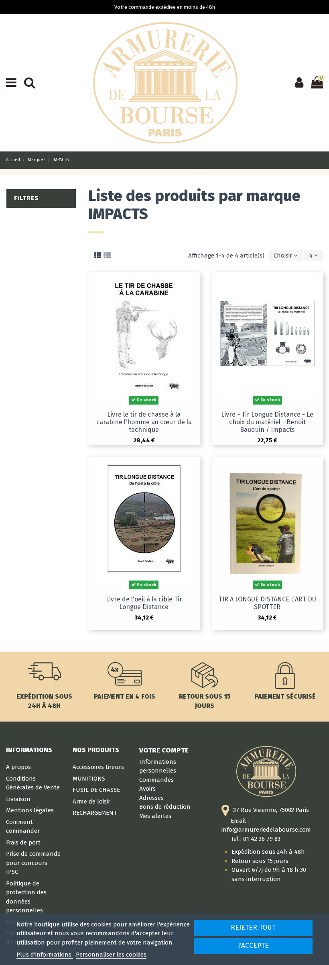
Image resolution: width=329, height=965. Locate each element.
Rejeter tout (253, 927)
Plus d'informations (44, 954)
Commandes (156, 779)
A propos (18, 767)
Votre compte (164, 750)
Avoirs (147, 788)
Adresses (151, 797)
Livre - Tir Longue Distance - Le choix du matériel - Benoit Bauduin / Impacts (267, 422)
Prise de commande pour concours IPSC (33, 862)
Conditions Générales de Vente (33, 783)
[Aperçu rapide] (193, 285)
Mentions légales (30, 810)
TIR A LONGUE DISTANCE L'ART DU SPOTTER (267, 603)
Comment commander (23, 826)
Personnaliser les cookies (111, 954)
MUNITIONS (89, 778)
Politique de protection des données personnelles (26, 897)
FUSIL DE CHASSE (96, 789)
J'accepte (253, 945)
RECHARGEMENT (95, 812)
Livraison (18, 799)
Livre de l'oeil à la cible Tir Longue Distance (144, 603)
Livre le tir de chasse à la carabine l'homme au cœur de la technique (144, 422)
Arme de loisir (91, 801)
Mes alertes (155, 816)
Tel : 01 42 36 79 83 (255, 838)
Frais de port (23, 842)
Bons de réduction (165, 806)
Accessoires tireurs (98, 767)
